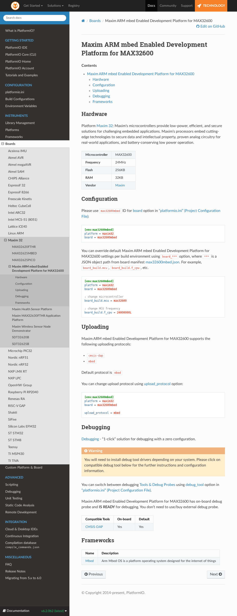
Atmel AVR (16, 158)
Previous (95, 574)
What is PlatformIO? (19, 30)
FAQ (8, 564)
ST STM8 (14, 440)
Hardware (21, 277)
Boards (10, 144)
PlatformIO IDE (16, 47)
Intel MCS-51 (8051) (22, 219)
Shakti (12, 412)
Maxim (120, 185)
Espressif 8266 (18, 192)
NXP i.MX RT (17, 371)
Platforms (12, 130)
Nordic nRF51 (18, 357)
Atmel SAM (16, 171)
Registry (74, 5)
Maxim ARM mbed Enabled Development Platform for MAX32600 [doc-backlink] (144, 48)
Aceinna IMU (17, 151)
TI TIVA (13, 461)
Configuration (23, 284)
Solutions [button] (54, 5)
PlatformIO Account (19, 68)
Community (168, 5)
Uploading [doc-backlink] (95, 326)
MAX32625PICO (23, 260)
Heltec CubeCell (19, 206)
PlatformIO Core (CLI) (20, 54)
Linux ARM (16, 233)
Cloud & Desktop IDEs (21, 529)
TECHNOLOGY (213, 5)
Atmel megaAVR (19, 164)
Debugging (21, 296)
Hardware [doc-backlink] (94, 114)
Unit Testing (13, 498)
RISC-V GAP (16, 406)
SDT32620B (20, 337)
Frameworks (14, 137)
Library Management (20, 123)
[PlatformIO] (15, 6)
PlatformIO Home (18, 61)
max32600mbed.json (162, 262)
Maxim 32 (15, 240)
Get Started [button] (32, 5)
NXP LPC (14, 378)
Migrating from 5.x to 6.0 (23, 578)
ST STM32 (15, 433)
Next (214, 574)
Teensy (13, 447)
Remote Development (21, 512)
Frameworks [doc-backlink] (97, 540)
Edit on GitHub (212, 26)
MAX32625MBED (24, 253)
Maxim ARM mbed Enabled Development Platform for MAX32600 (38, 268)
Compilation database (22, 545)
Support (187, 5)
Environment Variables (21, 106)
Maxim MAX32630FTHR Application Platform (36, 318)
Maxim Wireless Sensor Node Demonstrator (31, 328)
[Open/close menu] (2, 144)
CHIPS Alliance (18, 178)
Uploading (21, 290)
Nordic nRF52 (18, 364)
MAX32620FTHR (24, 247)
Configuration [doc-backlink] (99, 198)
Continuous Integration (22, 536)
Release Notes (15, 571)
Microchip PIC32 (20, 351)
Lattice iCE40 (17, 226)
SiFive (12, 419)
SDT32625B (20, 344)
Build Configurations (19, 99)
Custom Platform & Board (23, 467)
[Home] (83, 21)
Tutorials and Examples (21, 75)
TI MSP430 (16, 454)
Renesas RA (16, 399)
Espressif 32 (16, 185)
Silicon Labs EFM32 (22, 426)
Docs (151, 5)
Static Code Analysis (19, 505)
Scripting (11, 484)
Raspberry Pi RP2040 (23, 392)
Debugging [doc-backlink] (95, 427)
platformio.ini (14, 92)
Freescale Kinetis (20, 199)
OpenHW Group (20, 385)
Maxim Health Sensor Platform (32, 309)
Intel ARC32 (16, 212)
